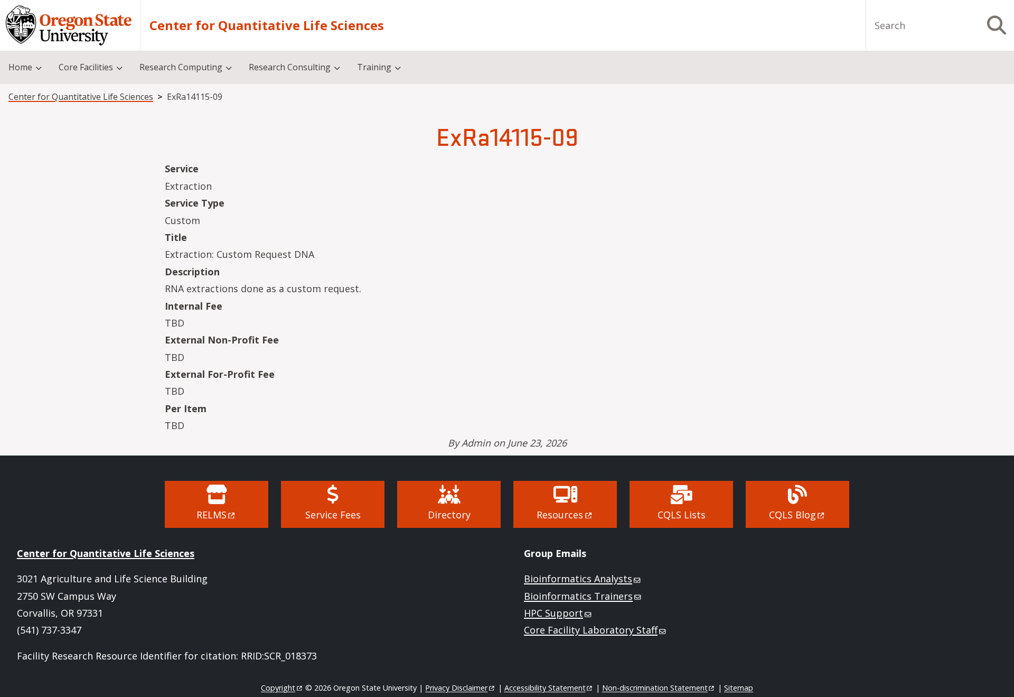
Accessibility (545, 688)
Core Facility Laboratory (591, 630)
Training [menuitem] (374, 67)
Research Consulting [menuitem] (290, 67)
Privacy (456, 688)
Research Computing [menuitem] (180, 67)
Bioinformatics (578, 578)
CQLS (792, 514)
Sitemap (738, 688)
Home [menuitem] (20, 67)
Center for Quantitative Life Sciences (266, 25)
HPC (553, 613)
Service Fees (333, 514)
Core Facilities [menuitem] (86, 67)
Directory (449, 514)
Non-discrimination (655, 688)
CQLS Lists (682, 514)
